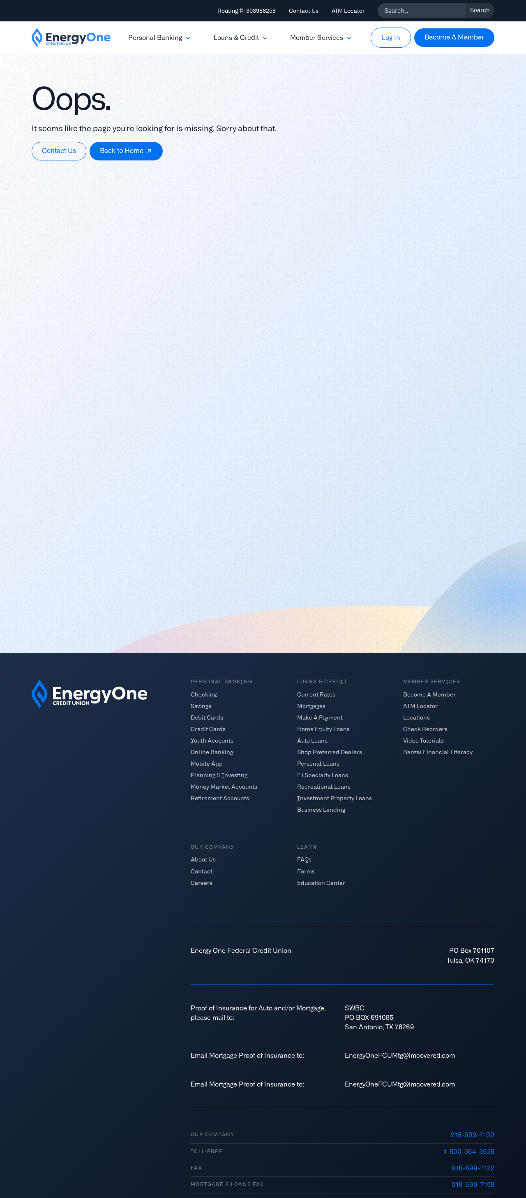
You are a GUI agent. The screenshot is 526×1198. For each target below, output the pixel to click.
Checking (204, 694)
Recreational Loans (324, 786)
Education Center (321, 882)
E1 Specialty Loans (322, 775)
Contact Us (303, 10)
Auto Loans (312, 740)
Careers (201, 882)
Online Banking (212, 752)
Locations (416, 717)
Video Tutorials (423, 740)
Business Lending (321, 809)
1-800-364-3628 (469, 1152)
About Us (203, 859)
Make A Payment (320, 717)
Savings (201, 705)
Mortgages (311, 705)
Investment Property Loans (334, 798)
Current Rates (316, 694)
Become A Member (429, 694)
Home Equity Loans (323, 728)
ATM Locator (348, 10)
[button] (160, 37)
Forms (306, 871)
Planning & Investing (219, 775)
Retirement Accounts (220, 798)
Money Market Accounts (224, 786)
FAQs (304, 859)
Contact (201, 871)
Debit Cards (207, 717)
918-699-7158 (473, 1185)
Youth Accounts (212, 740)
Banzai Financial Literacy (438, 752)
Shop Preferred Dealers (329, 752)
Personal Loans (318, 763)
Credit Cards (208, 728)
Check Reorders (425, 728)
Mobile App (207, 763)
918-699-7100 (472, 1135)
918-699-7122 (473, 1168)
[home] (71, 38)
